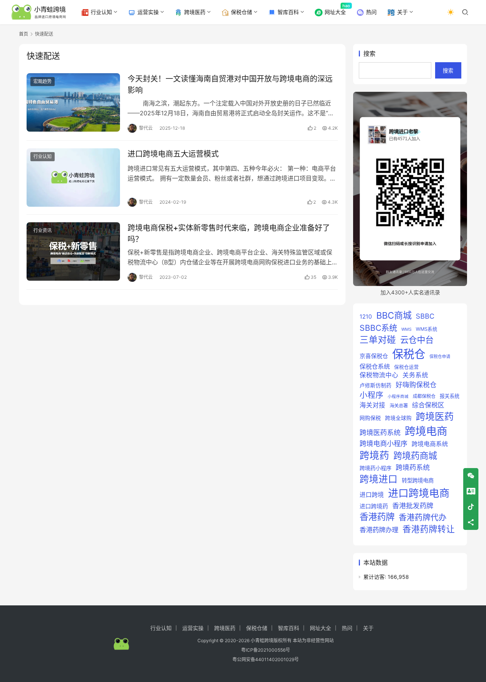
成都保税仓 (424, 396)
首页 (23, 34)
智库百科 (288, 12)
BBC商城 (394, 315)
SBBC (425, 316)
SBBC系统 (378, 328)
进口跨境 (372, 494)
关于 (402, 12)
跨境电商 (426, 431)
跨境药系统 (413, 467)
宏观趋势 (42, 81)
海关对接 (372, 405)
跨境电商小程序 (383, 443)
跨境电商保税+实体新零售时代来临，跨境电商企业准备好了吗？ (229, 233)
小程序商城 (398, 396)
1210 (366, 316)
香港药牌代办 (423, 517)
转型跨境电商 (418, 480)
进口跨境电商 (419, 493)
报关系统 (449, 396)
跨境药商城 (415, 455)
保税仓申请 (439, 356)
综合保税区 (428, 405)
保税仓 (408, 354)
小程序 (371, 395)
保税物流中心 (379, 375)
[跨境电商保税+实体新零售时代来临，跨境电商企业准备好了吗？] (73, 251)
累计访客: (375, 577)
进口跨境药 (374, 506)
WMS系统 (426, 329)
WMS (406, 329)
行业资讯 (42, 230)
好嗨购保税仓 (416, 385)
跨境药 (374, 455)
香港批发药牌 (412, 505)
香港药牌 (377, 516)
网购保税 (370, 418)
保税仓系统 (375, 366)
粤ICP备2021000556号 (265, 650)
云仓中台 (417, 340)
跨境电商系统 (430, 444)
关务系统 (415, 375)
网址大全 (335, 12)
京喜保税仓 (374, 356)
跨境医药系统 (380, 432)
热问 (371, 12)
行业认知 (101, 12)
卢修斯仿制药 (375, 385)
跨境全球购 (398, 418)
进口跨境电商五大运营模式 (173, 154)
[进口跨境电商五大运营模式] (73, 177)
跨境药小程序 (375, 468)
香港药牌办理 (379, 530)
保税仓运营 (406, 367)
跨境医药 (194, 12)
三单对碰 (378, 339)
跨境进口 (379, 479)
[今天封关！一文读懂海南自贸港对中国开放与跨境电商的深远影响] (73, 102)
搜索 (369, 53)
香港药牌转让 (428, 529)
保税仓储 (241, 12)
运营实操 (148, 12)
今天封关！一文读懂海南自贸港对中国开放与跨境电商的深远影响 (230, 84)
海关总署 (399, 406)
